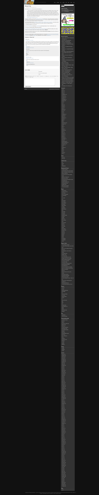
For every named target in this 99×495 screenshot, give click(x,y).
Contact (71, 2)
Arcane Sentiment (64, 195)
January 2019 (63, 383)
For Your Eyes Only (64, 255)
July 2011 (63, 445)
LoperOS (63, 115)
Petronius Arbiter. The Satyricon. (31, 17)
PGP (74, 2)
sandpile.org (63, 338)
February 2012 (63, 439)
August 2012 (63, 433)
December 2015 (64, 409)
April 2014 (63, 415)
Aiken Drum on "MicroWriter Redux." (66, 40)
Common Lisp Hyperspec (65, 327)
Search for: (62, 5)
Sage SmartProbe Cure (64, 306)
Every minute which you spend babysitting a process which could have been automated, (35, 28)
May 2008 (63, 481)
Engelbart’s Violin (64, 254)
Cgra (62, 199)
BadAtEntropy (63, 314)
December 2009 (64, 462)
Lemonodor (63, 216)
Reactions (63, 136)
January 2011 (63, 450)
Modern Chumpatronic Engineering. (66, 259)
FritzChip (63, 106)
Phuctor (63, 163)
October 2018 (63, 387)
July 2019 (63, 376)
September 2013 (64, 423)
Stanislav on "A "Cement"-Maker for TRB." (67, 82)
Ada (62, 89)
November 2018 (64, 386)
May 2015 (63, 413)
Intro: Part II (63, 158)
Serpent (63, 307)
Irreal (62, 210)
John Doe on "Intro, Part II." (65, 63)
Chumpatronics (64, 94)
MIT (62, 121)
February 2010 (63, 460)
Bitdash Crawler (64, 324)
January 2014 (63, 418)
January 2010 (63, 461)
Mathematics (63, 117)
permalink (34, 35)
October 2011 (63, 444)
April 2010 (63, 457)
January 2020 (63, 371)
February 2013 (63, 428)
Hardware (63, 109)
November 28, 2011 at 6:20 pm (29, 40)
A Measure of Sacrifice (65, 169)
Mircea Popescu (28, 57)
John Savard (63, 212)
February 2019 (63, 382)
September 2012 (64, 431)
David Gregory (64, 200)
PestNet (63, 2)
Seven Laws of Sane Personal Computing (67, 266)
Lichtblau (63, 217)
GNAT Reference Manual (65, 329)
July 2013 (63, 424)
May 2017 (63, 399)
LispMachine (63, 114)
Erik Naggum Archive (64, 328)
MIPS (62, 120)
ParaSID (63, 350)
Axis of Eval (63, 197)
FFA (62, 101)
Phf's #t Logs (63, 334)
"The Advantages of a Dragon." (66, 244)
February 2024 (63, 354)
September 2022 (64, 355)
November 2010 (64, 451)
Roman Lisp (28, 6)
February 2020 (63, 370)
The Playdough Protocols (65, 183)
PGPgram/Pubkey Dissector (65, 333)
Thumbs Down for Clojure (65, 276)
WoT (66, 2)
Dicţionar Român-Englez (65, 290)
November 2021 (64, 360)
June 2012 (63, 434)
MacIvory (63, 116)
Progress (63, 135)
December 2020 (64, 365)
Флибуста (63, 344)
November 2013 (64, 420)
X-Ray (62, 153)
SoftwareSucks (27, 35)
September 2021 (64, 361)
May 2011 (63, 446)
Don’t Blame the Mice (64, 253)
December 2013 (64, 419)
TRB (62, 148)
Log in (62, 489)
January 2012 (63, 440)
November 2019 (64, 372)
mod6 (62, 221)
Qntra (62, 164)
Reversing (63, 137)
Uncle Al (63, 237)
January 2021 (63, 364)
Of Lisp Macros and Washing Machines (67, 263)
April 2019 (63, 380)
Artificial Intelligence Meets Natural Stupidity (67, 170)
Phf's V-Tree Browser (64, 335)
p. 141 (36, 17)
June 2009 (63, 468)
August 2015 (63, 412)
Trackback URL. (49, 35)
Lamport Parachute (64, 296)
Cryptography (63, 99)
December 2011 (64, 441)
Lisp (51, 34)
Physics (63, 132)
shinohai (63, 227)
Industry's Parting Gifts (65, 173)
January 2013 (63, 429)
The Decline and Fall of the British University (67, 179)
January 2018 (63, 396)
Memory (63, 119)
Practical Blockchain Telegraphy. (66, 264)
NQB (62, 302)
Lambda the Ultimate (64, 215)
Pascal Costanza (64, 222)
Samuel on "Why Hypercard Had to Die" (67, 69)
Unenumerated (63, 238)
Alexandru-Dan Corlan (64, 191)
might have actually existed (39, 18)
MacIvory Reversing (64, 300)
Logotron (63, 297)
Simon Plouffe (63, 228)
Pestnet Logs (63, 332)
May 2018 (63, 392)
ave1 (62, 196)
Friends (63, 105)
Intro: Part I (63, 157)
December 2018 (64, 385)
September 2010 (64, 452)
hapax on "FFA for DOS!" (65, 62)
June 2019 (63, 377)
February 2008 (63, 482)
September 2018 (64, 388)
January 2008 (63, 483)
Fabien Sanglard (64, 205)
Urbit (62, 149)
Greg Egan (63, 206)
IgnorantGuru (63, 207)
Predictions (63, 133)
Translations (63, 147)
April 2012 (63, 436)
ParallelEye (63, 349)
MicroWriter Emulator (64, 316)
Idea (62, 111)
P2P (62, 125)
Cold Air (63, 95)
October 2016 (63, 402)
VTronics (63, 152)
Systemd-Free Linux (64, 339)
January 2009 (63, 473)
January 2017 (63, 401)
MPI (62, 301)
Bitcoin (63, 90)
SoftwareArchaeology (64, 142)
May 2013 (63, 425)
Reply (26, 45)
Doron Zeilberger (64, 202)
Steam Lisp (63, 270)
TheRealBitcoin (64, 165)
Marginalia (63, 330)
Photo (62, 131)
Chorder (63, 93)
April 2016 (63, 407)
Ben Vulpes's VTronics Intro (65, 323)
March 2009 (63, 471)
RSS (68, 2)
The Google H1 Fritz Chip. (65, 274)
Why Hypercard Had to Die (65, 282)
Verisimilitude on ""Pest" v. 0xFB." (66, 73)
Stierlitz (63, 308)
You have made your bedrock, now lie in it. (67, 284)
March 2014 (63, 417)
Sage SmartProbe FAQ (64, 265)
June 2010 (63, 456)
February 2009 (63, 472)
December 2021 (64, 359)
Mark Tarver (63, 218)
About (55, 2)
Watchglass (63, 311)
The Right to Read (64, 184)
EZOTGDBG (63, 291)
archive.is (63, 322)
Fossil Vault (63, 295)
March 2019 (63, 381)
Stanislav (27, 46)
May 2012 (63, 435)
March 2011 (63, 449)
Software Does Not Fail (65, 178)
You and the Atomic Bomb (65, 186)
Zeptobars (63, 343)
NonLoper (54, 34)
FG (62, 292)
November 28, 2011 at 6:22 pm (30, 47)
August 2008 (63, 477)
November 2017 (64, 398)
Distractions (63, 100)
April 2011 (63, 447)
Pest (62, 127)
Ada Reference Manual (64, 319)
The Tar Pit (63, 233)
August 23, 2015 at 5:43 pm (30, 62)
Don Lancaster (63, 201)
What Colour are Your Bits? (65, 185)
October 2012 (63, 430)
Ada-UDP (63, 287)
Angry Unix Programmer (65, 194)
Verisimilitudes (64, 239)
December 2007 (64, 484)
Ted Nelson (63, 231)
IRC (60, 2)
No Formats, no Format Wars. (65, 260)
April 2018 (63, 393)
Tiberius (44, 19)
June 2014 (63, 414)
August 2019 (63, 375)
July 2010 (63, 455)
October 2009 (63, 463)
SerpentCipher (63, 138)
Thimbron (63, 234)
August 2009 (63, 466)
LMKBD (63, 348)
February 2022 (63, 356)
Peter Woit (63, 223)
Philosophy (56, 34)
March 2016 (63, 408)
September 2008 (64, 476)
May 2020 (63, 367)
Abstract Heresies (64, 190)
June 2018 (63, 391)
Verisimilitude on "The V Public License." (67, 85)
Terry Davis (63, 232)
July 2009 (63, 467)
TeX (62, 146)
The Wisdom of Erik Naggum (65, 275)
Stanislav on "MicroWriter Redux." (66, 41)
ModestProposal (64, 122)
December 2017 (64, 397)
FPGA (63, 104)
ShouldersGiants (64, 141)
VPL (62, 151)
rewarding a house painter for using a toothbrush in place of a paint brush (43, 22)
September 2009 (64, 465)
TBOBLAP (63, 340)
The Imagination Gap (64, 180)
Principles (58, 2)
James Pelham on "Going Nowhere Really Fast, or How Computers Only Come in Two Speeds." (68, 52)
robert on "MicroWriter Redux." (66, 72)
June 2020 (63, 366)
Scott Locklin (63, 226)
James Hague (63, 211)
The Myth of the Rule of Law (65, 181)
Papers (63, 126)
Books (48, 34)
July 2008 (63, 478)
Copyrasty (63, 98)
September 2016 (64, 403)
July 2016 (63, 404)
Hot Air (50, 34)
